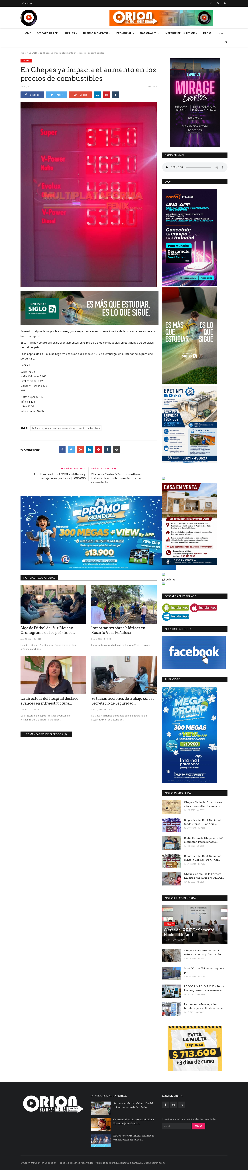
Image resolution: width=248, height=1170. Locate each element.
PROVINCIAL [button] (124, 33)
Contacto (27, 3)
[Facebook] (62, 449)
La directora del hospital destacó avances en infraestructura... (49, 700)
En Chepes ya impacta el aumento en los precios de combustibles (66, 428)
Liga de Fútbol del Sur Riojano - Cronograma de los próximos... (48, 630)
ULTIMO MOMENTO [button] (96, 33)
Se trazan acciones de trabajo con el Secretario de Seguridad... (122, 700)
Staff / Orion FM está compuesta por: (204, 970)
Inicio (23, 52)
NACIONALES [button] (148, 33)
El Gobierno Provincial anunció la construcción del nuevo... (134, 1137)
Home (27, 33)
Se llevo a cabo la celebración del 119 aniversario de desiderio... (133, 1105)
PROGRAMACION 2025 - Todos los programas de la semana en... (204, 988)
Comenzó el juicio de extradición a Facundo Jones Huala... (133, 1121)
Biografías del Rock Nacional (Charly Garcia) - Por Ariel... (202, 857)
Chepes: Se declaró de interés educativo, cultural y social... (203, 804)
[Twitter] (71, 449)
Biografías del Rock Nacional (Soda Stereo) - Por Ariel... (202, 822)
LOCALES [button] (70, 33)
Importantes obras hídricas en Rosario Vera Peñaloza (118, 630)
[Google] (80, 449)
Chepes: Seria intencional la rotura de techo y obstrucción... (204, 952)
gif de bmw (168, 579)
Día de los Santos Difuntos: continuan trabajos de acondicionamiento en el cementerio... (117, 478)
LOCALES (33, 52)
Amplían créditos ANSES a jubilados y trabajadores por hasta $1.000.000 (59, 476)
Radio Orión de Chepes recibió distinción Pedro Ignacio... (203, 840)
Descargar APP (47, 33)
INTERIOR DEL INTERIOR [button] (180, 33)
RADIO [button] (207, 33)
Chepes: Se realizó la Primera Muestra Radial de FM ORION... (204, 875)
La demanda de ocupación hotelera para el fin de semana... (204, 1006)
